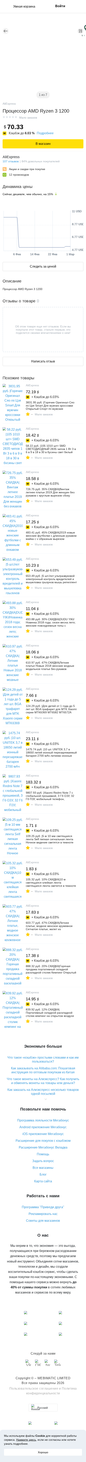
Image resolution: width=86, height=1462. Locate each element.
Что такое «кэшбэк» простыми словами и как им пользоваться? (43, 1059)
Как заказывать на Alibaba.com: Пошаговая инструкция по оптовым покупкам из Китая (43, 1070)
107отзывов (11, 161)
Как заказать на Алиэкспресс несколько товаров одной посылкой (43, 1091)
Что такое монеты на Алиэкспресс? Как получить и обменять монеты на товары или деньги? (43, 1081)
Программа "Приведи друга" (43, 1207)
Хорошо (43, 1452)
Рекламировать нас (43, 1214)
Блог (43, 1174)
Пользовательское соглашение (33, 1388)
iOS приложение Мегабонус (43, 1134)
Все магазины (43, 1167)
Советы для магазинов (43, 1220)
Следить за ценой (43, 266)
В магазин (43, 143)
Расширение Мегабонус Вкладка (43, 1147)
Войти (60, 6)
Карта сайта (43, 1181)
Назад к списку (6, 31)
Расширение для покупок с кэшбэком (43, 1140)
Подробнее (45, 133)
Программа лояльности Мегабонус (43, 1120)
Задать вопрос (43, 1161)
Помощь (43, 1154)
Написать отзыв (43, 361)
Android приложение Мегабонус (43, 1127)
